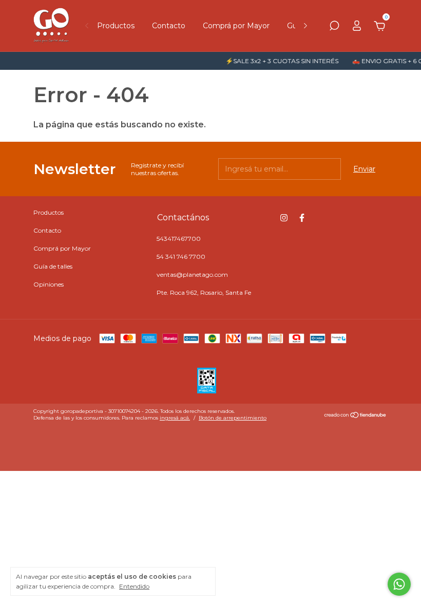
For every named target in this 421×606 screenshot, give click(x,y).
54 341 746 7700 (181, 256)
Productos (116, 25)
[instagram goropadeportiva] (284, 218)
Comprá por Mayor (236, 25)
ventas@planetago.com (192, 274)
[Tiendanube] (355, 416)
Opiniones (48, 284)
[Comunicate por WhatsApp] (399, 584)
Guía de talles (52, 266)
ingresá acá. (175, 417)
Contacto (168, 25)
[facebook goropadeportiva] (302, 218)
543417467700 (179, 238)
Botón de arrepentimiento (232, 417)
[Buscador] (334, 27)
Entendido (134, 586)
